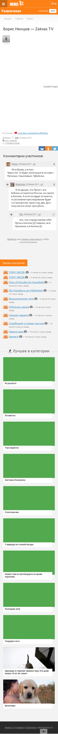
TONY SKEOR (16, 277)
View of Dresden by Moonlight (26, 282)
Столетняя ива (12, 512)
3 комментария (12, 143)
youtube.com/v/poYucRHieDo (33, 133)
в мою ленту (43, 11)
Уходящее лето (12, 641)
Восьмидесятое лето (21, 298)
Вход (54, 3)
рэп (7, 140)
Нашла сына (16, 331)
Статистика (30, 727)
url (34, 164)
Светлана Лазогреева (15, 480)
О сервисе (19, 727)
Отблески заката (19, 306)
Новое (30, 18)
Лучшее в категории (30, 350)
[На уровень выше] (7, 184)
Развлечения (11, 11)
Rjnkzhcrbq (20, 184)
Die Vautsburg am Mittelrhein (26, 290)
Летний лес (10, 415)
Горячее (19, 18)
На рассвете (10, 383)
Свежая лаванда (19, 315)
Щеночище (10, 705)
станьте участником (31, 239)
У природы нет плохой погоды (19, 544)
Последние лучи (12, 609)
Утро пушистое (12, 447)
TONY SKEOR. (17, 272)
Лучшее (7, 18)
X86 (17, 138)
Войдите (11, 239)
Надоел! (14, 336)
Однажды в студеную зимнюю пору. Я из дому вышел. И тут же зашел (27, 672)
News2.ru (9, 727)
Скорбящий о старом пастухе (26, 323)
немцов (13, 140)
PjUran (15, 164)
